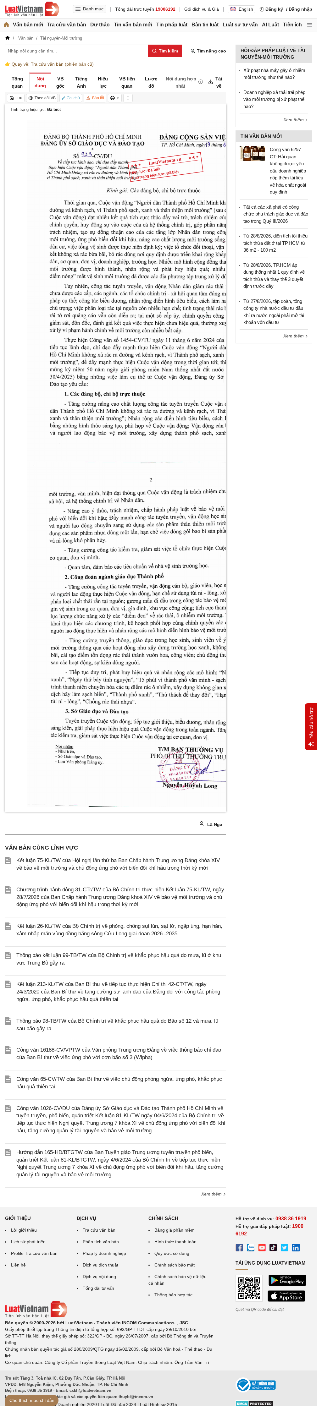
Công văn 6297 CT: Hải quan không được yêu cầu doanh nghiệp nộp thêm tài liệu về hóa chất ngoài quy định (288, 170)
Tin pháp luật (171, 24)
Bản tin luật (205, 24)
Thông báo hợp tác (173, 1294)
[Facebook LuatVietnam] (239, 1248)
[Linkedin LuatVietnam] (296, 1248)
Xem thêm (212, 1193)
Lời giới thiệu (24, 1230)
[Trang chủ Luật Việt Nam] (32, 9)
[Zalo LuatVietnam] (250, 1248)
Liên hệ (18, 1264)
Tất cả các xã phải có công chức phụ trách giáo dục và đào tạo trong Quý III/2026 (275, 214)
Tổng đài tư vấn (98, 1288)
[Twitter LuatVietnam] (284, 1248)
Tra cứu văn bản (66, 24)
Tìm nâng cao (211, 50)
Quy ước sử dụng (171, 1253)
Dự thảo (100, 24)
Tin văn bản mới (133, 24)
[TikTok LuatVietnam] (273, 1248)
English (246, 9)
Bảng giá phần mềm (174, 1230)
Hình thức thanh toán (175, 1241)
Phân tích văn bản (101, 1241)
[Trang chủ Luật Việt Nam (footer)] (36, 1316)
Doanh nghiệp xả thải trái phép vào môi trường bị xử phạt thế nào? (274, 99)
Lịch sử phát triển (28, 1241)
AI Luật (270, 24)
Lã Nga (214, 824)
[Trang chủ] (6, 25)
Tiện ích (292, 24)
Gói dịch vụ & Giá (201, 9)
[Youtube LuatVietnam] (262, 1248)
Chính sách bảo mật (174, 1264)
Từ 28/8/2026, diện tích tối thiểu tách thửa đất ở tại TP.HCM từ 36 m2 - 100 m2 (275, 243)
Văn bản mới (28, 24)
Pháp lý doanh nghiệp (104, 1253)
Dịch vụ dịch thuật (100, 1264)
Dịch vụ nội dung (99, 1276)
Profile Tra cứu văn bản (34, 1253)
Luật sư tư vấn (240, 24)
